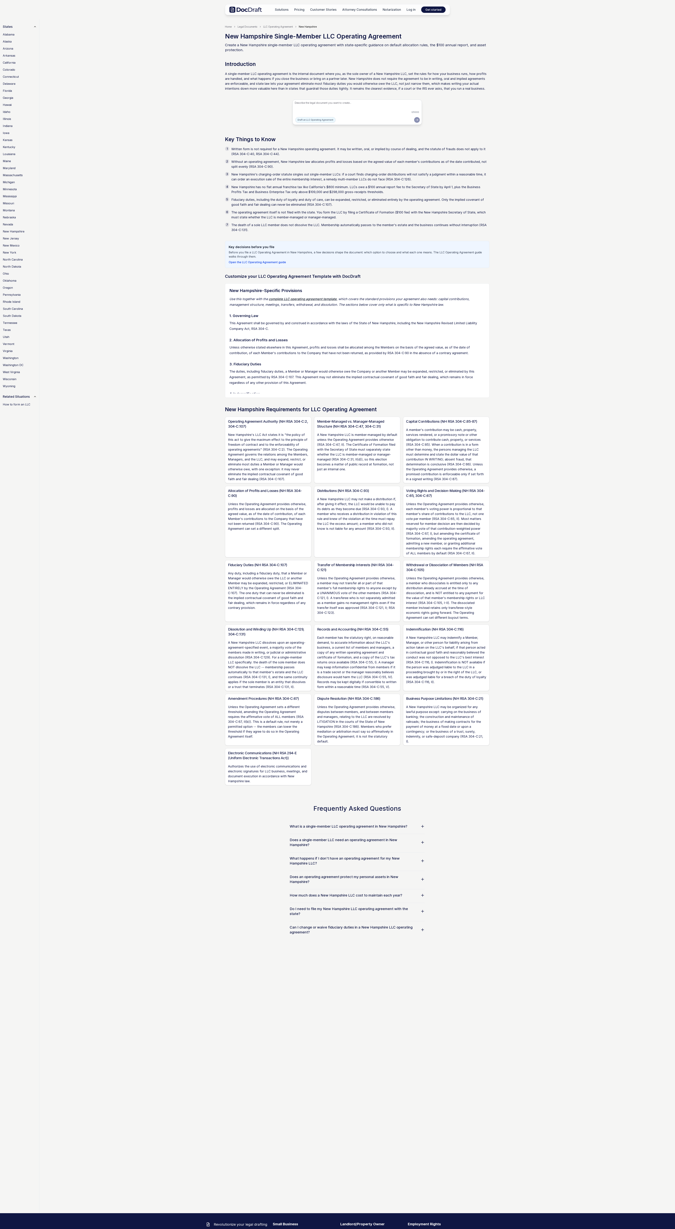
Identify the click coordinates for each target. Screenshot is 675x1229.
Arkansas (9, 55)
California (9, 62)
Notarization (392, 9)
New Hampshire (13, 231)
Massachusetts (13, 175)
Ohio (6, 273)
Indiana (7, 126)
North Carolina (13, 259)
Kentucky (9, 147)
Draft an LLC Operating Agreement (315, 120)
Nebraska (9, 217)
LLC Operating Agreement (278, 26)
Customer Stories (323, 9)
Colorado (9, 69)
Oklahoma (9, 280)
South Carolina (13, 309)
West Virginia (11, 372)
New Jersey (11, 238)
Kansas (7, 140)
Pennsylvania (12, 294)
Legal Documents (247, 26)
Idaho (6, 112)
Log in (411, 9)
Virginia (7, 351)
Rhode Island (11, 301)
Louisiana (9, 154)
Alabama (8, 34)
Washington (10, 358)
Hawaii (7, 105)
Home (228, 26)
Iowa (6, 133)
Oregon (8, 287)
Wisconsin (9, 379)
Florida (7, 90)
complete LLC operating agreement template (303, 299)
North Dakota (12, 266)
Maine (7, 161)
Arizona (8, 48)
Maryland (9, 168)
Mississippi (10, 196)
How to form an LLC (16, 404)
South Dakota (12, 316)
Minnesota (10, 189)
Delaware (9, 83)
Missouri (8, 203)
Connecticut (11, 76)
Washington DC (13, 365)
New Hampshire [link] (308, 26)
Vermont (8, 344)
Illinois (7, 119)
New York (9, 252)
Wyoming (9, 386)
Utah (6, 337)
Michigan (9, 182)
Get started (433, 9)
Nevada (8, 224)
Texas (7, 330)
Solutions (282, 9)
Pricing (299, 9)
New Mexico (11, 245)
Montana (9, 210)
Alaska (7, 41)
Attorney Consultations (359, 9)
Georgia (8, 98)
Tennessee (10, 323)
